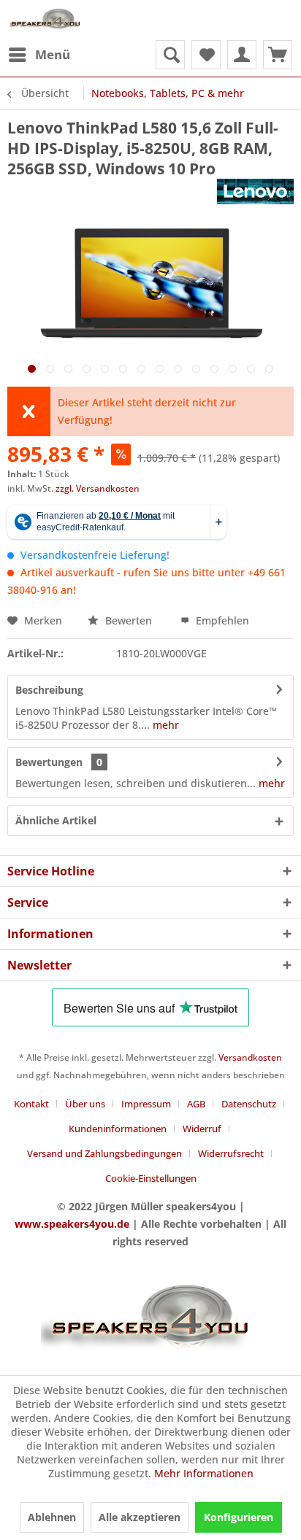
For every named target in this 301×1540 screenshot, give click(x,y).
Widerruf (202, 1128)
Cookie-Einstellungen (151, 1178)
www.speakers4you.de (72, 1224)
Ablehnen (52, 1517)
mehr (164, 725)
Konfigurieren (238, 1517)
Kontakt (31, 1103)
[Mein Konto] (241, 54)
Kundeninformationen (118, 1128)
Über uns (85, 1103)
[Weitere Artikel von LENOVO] (255, 191)
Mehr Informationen (204, 1473)
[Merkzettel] (206, 54)
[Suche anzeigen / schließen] (170, 54)
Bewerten (128, 620)
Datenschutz (248, 1103)
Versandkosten (250, 1057)
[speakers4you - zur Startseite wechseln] (45, 20)
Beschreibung (49, 690)
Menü (52, 54)
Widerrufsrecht (231, 1153)
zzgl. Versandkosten (98, 488)
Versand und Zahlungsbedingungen (104, 1153)
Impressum (146, 1103)
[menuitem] (38, 54)
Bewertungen (49, 762)
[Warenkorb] (277, 54)
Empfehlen (221, 620)
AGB (196, 1103)
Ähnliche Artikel (55, 820)
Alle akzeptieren (139, 1517)
